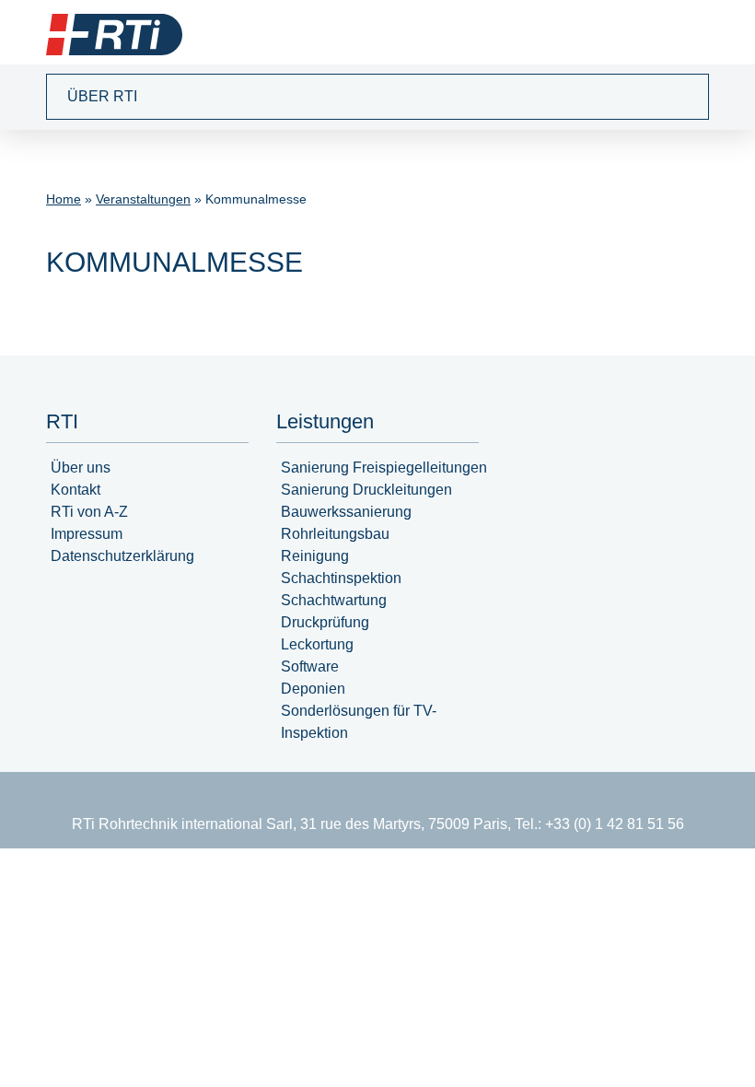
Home (63, 199)
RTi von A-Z (89, 512)
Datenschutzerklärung (122, 556)
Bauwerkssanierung (346, 512)
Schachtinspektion (341, 578)
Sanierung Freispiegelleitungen (384, 467)
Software (310, 666)
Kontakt (75, 489)
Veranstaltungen (143, 199)
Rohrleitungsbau (335, 534)
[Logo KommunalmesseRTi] (114, 34)
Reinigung (315, 556)
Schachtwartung (334, 600)
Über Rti (102, 96)
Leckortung (317, 644)
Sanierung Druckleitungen (366, 489)
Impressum (86, 534)
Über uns (80, 467)
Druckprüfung (325, 622)
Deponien (313, 688)
